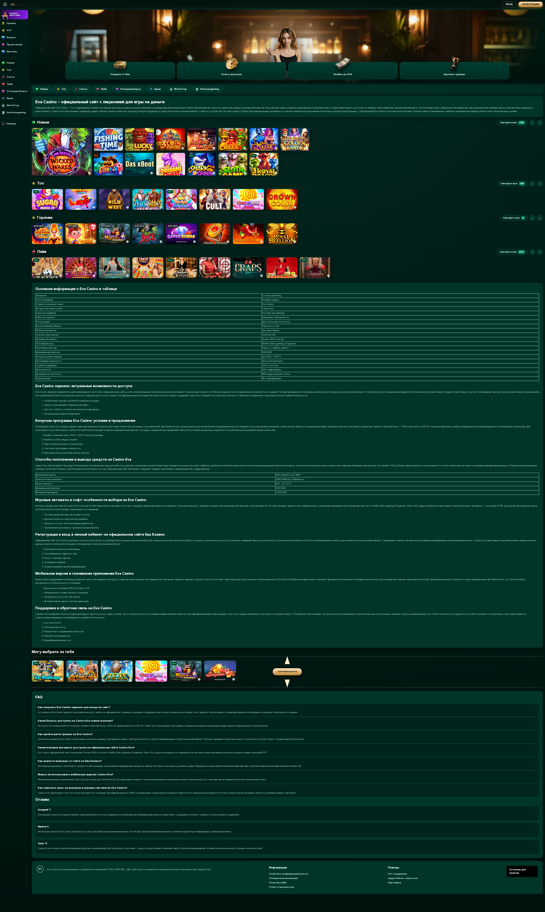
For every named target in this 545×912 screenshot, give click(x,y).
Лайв (104, 89)
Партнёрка (394, 883)
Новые (44, 89)
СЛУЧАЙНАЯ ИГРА (287, 672)
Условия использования (283, 878)
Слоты (83, 89)
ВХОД (509, 4)
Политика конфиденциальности (288, 874)
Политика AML (278, 883)
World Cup (180, 89)
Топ (63, 89)
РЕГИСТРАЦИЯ (530, 4)
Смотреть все (512, 123)
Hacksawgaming (209, 89)
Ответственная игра (281, 887)
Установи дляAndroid (517, 871)
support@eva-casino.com (403, 878)
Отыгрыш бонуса (130, 89)
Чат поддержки (397, 874)
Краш (157, 89)
